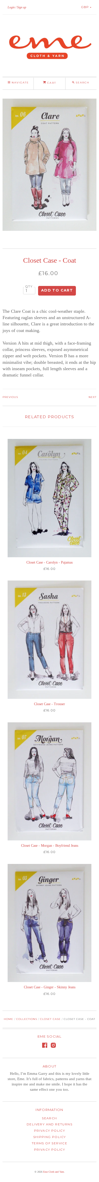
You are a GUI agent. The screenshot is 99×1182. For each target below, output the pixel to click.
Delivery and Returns (49, 1124)
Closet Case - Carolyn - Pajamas (49, 562)
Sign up (21, 7)
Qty (28, 286)
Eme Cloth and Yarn (53, 1171)
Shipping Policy (49, 1137)
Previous (10, 397)
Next (92, 397)
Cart (51, 82)
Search (49, 1118)
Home (8, 1019)
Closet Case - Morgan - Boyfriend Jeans (49, 846)
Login (11, 7)
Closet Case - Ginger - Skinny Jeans (49, 987)
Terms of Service (49, 1143)
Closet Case (50, 1019)
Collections (26, 1019)
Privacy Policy (49, 1130)
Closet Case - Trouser (49, 704)
